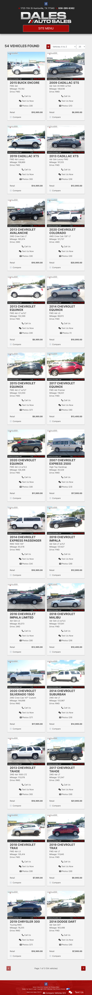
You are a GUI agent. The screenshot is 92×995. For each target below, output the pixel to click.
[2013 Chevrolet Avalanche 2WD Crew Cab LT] (26, 212)
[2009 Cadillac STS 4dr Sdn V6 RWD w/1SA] (66, 66)
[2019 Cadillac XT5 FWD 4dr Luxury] (26, 139)
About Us (40, 987)
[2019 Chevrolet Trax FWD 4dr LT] (66, 828)
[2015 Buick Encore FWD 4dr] (26, 66)
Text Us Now (27, 101)
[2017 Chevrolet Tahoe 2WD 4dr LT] (66, 751)
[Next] (83, 968)
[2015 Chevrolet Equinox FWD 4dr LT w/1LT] (26, 366)
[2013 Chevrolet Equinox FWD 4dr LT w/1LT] (26, 289)
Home (34, 987)
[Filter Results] (48, 46)
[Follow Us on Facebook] (46, 4)
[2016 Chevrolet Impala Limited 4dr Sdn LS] (26, 597)
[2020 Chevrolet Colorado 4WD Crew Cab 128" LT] (66, 212)
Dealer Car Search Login (29, 989)
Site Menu (46, 28)
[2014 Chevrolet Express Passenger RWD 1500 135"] (26, 520)
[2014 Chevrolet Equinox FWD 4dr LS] (66, 289)
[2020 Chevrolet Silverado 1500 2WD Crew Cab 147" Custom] (26, 674)
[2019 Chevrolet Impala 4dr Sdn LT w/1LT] (66, 520)
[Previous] (8, 968)
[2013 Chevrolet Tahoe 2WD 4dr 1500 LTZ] (26, 751)
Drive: (12, 91)
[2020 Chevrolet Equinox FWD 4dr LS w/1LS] (26, 443)
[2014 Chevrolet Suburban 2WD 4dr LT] (66, 674)
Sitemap (49, 989)
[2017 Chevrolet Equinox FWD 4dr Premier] (66, 366)
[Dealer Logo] (46, 17)
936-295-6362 (66, 8)
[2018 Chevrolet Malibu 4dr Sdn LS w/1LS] (66, 597)
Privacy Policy (55, 987)
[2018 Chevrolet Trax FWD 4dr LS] (26, 828)
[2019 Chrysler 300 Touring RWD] (26, 904)
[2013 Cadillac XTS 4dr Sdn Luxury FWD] (66, 139)
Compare (17, 117)
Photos (27, 106)
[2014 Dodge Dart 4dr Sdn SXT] (66, 904)
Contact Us (47, 987)
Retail (12, 112)
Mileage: (13, 89)
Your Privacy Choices (59, 989)
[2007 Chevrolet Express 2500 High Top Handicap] (66, 443)
